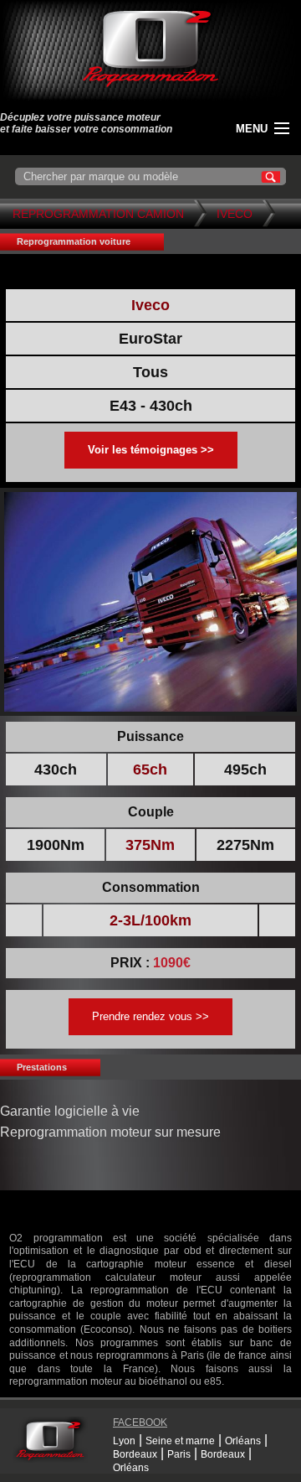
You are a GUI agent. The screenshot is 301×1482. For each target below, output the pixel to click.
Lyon (124, 1441)
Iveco (235, 213)
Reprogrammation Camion (98, 213)
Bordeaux (135, 1454)
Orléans (243, 1441)
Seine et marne (180, 1441)
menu (252, 128)
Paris (179, 1454)
